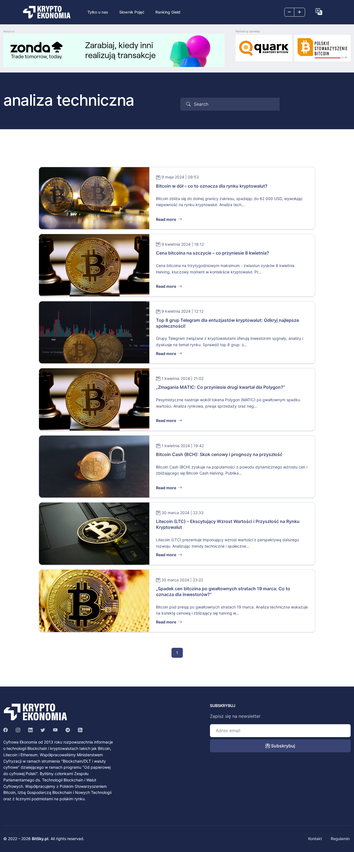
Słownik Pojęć (131, 12)
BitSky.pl (40, 838)
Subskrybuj (282, 746)
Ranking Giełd (167, 12)
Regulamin (340, 838)
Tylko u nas (97, 12)
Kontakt (315, 838)
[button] (319, 11)
